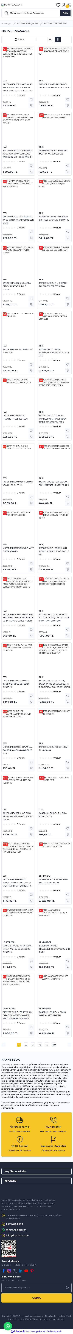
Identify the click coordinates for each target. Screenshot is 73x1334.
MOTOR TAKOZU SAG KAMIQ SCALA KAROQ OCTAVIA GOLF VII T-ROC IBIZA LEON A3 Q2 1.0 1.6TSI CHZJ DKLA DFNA (54, 684)
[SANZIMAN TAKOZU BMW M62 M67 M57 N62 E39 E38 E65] (54, 129)
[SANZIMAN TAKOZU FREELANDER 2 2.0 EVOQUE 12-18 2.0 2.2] (54, 924)
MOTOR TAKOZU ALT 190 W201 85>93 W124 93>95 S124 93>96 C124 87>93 (16, 684)
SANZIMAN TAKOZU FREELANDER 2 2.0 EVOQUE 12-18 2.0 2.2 (54, 949)
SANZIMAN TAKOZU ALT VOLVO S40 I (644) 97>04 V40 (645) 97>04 (54, 218)
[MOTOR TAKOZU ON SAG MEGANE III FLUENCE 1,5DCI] (18, 394)
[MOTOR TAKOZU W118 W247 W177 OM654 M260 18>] (18, 526)
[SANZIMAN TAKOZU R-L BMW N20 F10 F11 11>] (54, 791)
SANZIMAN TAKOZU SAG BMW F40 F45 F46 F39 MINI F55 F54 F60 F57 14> (18, 816)
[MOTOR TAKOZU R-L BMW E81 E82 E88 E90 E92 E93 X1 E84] (54, 261)
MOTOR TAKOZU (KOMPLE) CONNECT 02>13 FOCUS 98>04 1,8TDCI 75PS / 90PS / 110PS (52, 419)
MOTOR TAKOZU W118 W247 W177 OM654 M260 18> (18, 550)
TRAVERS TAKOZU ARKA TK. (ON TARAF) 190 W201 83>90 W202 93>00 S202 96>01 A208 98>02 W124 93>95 (17, 1015)
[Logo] (11, 5)
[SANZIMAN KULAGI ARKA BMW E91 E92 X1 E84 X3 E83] (54, 858)
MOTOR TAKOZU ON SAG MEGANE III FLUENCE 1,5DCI (15, 417)
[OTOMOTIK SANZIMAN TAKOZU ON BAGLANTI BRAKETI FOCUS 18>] (54, 63)
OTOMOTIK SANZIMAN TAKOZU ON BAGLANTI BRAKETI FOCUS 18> (54, 86)
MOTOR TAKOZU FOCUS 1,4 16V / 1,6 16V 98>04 (53, 748)
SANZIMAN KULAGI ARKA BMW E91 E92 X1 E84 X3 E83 (53, 881)
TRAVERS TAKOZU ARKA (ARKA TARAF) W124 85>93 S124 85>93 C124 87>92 (17, 949)
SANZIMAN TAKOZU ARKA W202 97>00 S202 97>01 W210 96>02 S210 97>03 (18, 220)
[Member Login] (64, 5)
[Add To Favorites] (31, 99)
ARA (65, 13)
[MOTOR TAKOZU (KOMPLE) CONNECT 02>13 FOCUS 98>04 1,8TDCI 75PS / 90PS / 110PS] (54, 394)
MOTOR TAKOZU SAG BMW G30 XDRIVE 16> (17, 351)
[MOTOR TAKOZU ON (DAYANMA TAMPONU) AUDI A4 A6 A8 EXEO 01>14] (18, 725)
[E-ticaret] (36, 1331)
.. (47, 1044)
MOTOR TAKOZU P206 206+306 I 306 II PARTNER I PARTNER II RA (54, 483)
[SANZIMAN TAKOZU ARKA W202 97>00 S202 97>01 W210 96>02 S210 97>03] (18, 195)
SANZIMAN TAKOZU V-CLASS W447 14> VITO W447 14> (52, 1013)
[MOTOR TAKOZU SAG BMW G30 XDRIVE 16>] (18, 328)
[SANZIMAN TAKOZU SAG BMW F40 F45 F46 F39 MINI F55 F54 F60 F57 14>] (18, 791)
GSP (5, 810)
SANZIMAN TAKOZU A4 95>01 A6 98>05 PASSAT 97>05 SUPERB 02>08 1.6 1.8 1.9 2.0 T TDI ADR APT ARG (17, 88)
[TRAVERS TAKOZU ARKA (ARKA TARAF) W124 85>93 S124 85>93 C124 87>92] (18, 924)
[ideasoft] (18, 1331)
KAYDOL (36, 1297)
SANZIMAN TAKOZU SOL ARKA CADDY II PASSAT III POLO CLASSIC (17, 286)
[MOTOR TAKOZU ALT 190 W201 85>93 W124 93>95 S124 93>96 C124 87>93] (18, 659)
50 (54, 1044)
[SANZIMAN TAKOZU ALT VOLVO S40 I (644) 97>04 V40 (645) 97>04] (54, 195)
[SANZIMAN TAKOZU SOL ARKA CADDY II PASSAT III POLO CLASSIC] (18, 261)
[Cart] (69, 5)
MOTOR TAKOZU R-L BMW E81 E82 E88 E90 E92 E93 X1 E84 (53, 284)
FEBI (5, 81)
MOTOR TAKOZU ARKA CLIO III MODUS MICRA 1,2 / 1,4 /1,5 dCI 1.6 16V (54, 551)
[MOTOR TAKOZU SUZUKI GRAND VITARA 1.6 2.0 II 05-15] (18, 460)
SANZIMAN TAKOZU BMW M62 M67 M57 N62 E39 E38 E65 (53, 152)
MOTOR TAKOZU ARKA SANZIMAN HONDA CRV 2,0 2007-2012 (54, 352)
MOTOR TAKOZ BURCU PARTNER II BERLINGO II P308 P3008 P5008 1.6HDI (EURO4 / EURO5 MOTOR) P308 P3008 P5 (18, 618)
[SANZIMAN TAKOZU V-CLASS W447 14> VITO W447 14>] (54, 990)
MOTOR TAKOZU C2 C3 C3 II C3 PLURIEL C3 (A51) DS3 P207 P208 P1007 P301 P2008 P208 (54, 617)
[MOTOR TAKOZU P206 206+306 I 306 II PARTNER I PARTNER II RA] (54, 460)
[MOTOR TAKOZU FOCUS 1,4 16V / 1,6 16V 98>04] (54, 725)
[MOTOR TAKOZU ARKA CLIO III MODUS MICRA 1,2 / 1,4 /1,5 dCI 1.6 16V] (54, 526)
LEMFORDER (45, 876)
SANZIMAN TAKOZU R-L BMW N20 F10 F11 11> (53, 815)
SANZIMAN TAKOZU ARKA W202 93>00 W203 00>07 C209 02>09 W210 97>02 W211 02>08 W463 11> (18, 153)
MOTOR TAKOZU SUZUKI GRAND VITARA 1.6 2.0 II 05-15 (18, 483)
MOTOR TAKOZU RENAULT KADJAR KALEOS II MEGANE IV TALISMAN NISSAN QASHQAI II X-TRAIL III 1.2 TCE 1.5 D (17, 883)
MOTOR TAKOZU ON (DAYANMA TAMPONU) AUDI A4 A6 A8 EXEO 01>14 (17, 750)
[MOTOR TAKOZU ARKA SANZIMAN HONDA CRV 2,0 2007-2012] (54, 328)
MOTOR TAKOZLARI (55, 23)
